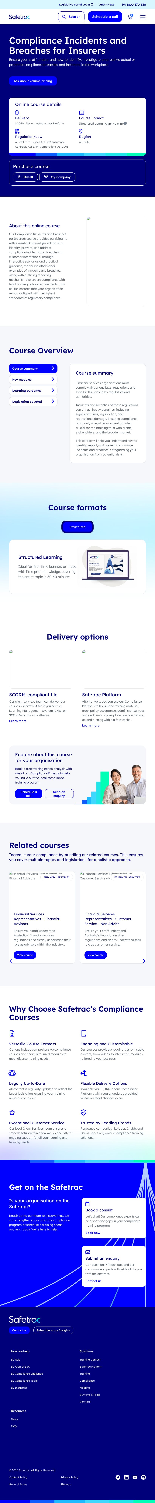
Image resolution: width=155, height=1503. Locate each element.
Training (85, 1373)
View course (25, 955)
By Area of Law (20, 1366)
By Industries (19, 1387)
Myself (28, 177)
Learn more (17, 721)
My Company (61, 177)
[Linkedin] (126, 1477)
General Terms (18, 1484)
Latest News (106, 4)
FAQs (14, 1426)
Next (143, 961)
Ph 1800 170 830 (134, 4)
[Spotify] (143, 1477)
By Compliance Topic (24, 1380)
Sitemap (65, 1484)
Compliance (87, 1380)
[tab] (77, 527)
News (14, 1419)
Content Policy (18, 1477)
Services (85, 1401)
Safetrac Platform (91, 1366)
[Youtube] (135, 1477)
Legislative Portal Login (75, 4)
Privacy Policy (69, 1477)
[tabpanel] (42, 917)
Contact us (93, 1281)
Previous (11, 961)
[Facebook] (117, 1477)
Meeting (85, 1387)
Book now (92, 1233)
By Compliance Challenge (27, 1373)
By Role (15, 1359)
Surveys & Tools (90, 1394)
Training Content (90, 1359)
